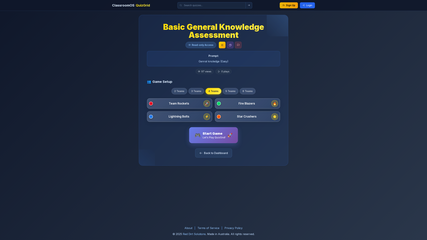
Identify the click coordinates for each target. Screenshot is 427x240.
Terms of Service (208, 228)
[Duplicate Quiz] (230, 45)
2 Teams (179, 91)
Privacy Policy (234, 228)
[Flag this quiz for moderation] (238, 45)
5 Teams (231, 91)
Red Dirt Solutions (194, 234)
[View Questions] (222, 45)
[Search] (249, 5)
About (188, 228)
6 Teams (248, 91)
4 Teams (213, 91)
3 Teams (196, 91)
